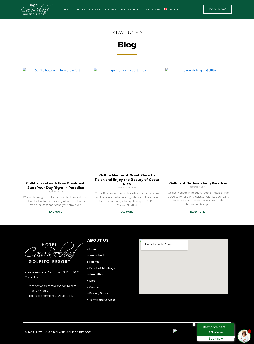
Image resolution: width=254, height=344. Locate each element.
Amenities (134, 9)
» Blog (91, 280)
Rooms (96, 9)
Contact (156, 9)
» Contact (93, 287)
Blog (145, 9)
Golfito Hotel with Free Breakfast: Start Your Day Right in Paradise (56, 185)
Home (67, 9)
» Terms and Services (101, 299)
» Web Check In (97, 255)
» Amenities (95, 274)
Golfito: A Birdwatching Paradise (198, 183)
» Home (92, 249)
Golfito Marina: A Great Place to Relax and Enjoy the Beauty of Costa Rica (127, 179)
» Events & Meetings (101, 268)
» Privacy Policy (97, 293)
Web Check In (81, 9)
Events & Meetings (114, 9)
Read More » (56, 211)
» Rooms (93, 261)
